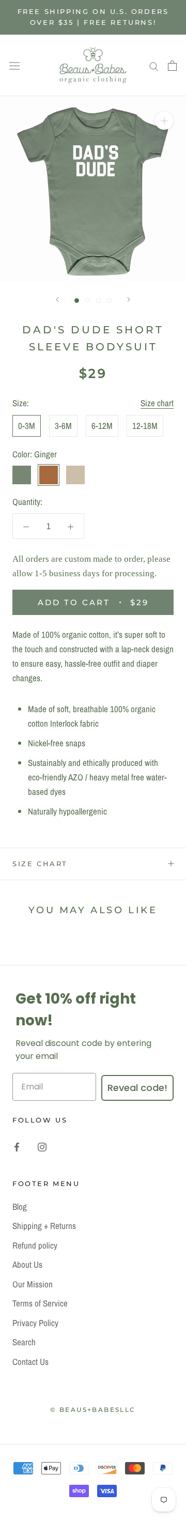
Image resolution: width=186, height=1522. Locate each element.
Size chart (157, 403)
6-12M (102, 426)
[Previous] (57, 299)
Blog (19, 1206)
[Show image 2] (87, 300)
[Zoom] (164, 121)
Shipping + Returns (44, 1226)
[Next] (128, 299)
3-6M (63, 426)
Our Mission (32, 1284)
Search (24, 1342)
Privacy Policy (35, 1323)
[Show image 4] (109, 300)
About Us (27, 1264)
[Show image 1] (76, 300)
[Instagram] (42, 1146)
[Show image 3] (98, 300)
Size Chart (40, 863)
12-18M (145, 426)
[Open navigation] (14, 65)
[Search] (154, 65)
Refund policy (34, 1245)
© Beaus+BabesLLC (92, 1409)
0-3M (26, 426)
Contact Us (30, 1361)
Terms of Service (40, 1303)
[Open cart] (172, 65)
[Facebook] (16, 1146)
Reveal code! (137, 1087)
